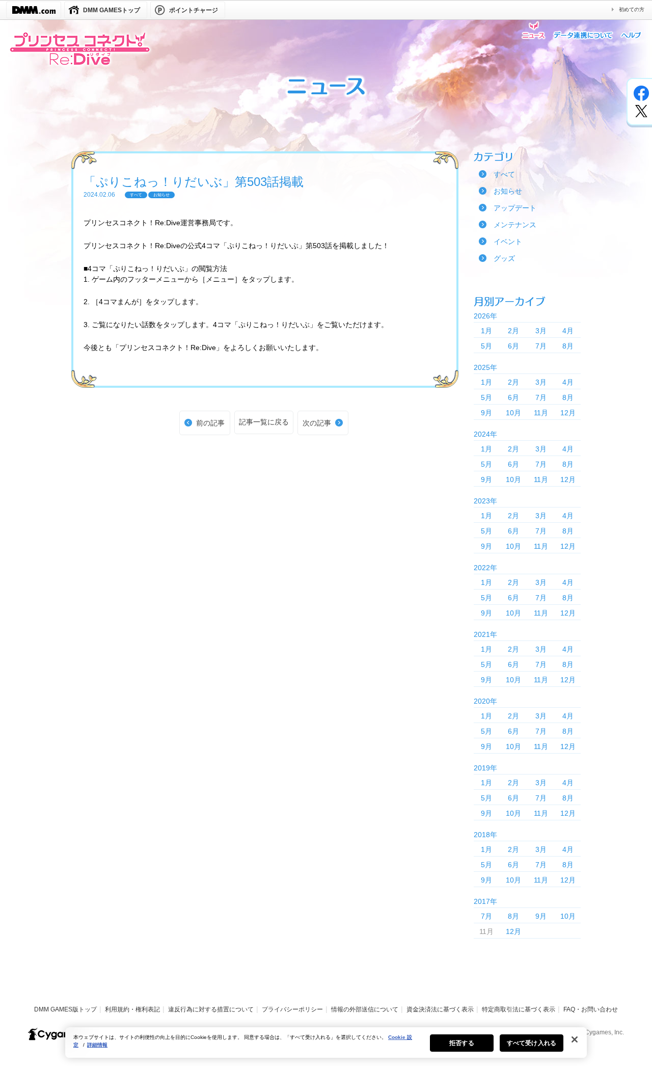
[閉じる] (574, 1039)
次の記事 (317, 423)
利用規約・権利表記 (132, 1009)
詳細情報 (97, 1045)
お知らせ (508, 191)
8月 (568, 346)
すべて (504, 174)
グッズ (504, 258)
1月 (486, 331)
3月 (541, 331)
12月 (568, 413)
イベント (508, 241)
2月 (513, 331)
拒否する (461, 1043)
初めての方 (631, 9)
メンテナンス (515, 225)
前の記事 (210, 423)
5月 (486, 346)
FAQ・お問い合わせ (590, 1009)
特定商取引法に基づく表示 (518, 1009)
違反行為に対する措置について (211, 1009)
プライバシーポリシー (292, 1009)
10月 (513, 413)
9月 (486, 413)
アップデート (515, 208)
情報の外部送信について (364, 1009)
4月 (568, 331)
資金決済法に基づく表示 (440, 1009)
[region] (326, 1042)
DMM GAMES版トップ (65, 1009)
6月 (513, 346)
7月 (541, 346)
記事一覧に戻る (264, 422)
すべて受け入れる (531, 1043)
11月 (541, 413)
